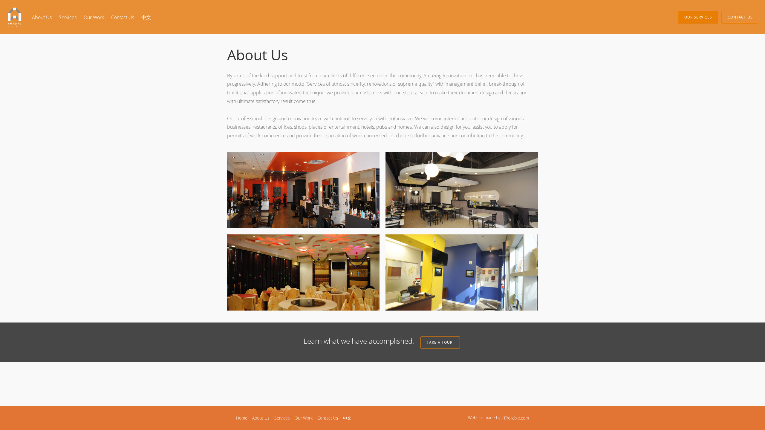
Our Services (698, 17)
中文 (146, 17)
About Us (42, 17)
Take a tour (440, 342)
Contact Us (122, 17)
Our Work (94, 17)
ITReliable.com (515, 418)
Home (241, 418)
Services (67, 17)
